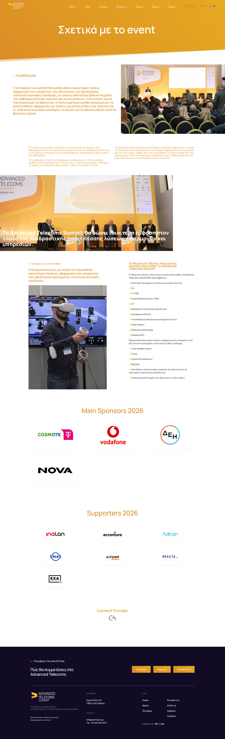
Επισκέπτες (121, 6)
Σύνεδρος (141, 669)
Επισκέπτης (184, 669)
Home (71, 6)
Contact (171, 6)
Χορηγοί (155, 6)
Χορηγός (162, 669)
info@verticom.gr (95, 719)
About (87, 6)
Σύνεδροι (103, 6)
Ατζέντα (139, 6)
